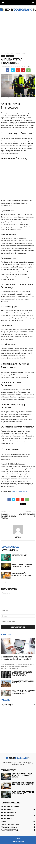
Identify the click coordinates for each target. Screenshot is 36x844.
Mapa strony (18, 838)
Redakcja (7, 66)
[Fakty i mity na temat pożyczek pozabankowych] (6, 794)
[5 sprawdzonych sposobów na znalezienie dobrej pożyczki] (6, 785)
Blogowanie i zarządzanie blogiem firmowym (8, 516)
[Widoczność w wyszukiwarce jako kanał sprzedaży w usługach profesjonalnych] (18, 646)
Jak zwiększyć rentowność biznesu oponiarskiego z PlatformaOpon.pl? (22, 673)
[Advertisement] (18, 32)
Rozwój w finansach (8, 812)
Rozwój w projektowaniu (10, 807)
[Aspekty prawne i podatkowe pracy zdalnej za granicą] (6, 566)
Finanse (4, 821)
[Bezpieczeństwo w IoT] (6, 557)
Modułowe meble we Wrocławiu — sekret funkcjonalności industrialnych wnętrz (23, 691)
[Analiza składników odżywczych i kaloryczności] (6, 575)
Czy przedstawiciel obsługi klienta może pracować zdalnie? (22, 775)
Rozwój (3, 56)
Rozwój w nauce (7, 818)
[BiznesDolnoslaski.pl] (18, 9)
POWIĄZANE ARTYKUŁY (10, 547)
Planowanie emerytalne (9, 830)
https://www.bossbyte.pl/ (19, 491)
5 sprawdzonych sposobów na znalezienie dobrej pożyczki (23, 783)
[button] (33, 2)
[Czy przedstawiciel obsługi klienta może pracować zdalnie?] (6, 776)
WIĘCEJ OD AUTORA (10, 550)
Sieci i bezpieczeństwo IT (27, 515)
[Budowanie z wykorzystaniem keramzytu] (6, 683)
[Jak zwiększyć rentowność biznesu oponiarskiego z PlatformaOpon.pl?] (6, 674)
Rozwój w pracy (9, 56)
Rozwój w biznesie (7, 815)
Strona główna (5, 53)
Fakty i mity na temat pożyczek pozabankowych (23, 792)
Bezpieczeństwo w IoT (19, 555)
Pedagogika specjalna (9, 827)
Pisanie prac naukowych (10, 824)
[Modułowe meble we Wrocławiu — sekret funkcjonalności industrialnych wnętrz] (6, 693)
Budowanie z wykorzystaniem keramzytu (23, 682)
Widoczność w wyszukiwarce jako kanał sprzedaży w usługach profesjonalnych (16, 658)
